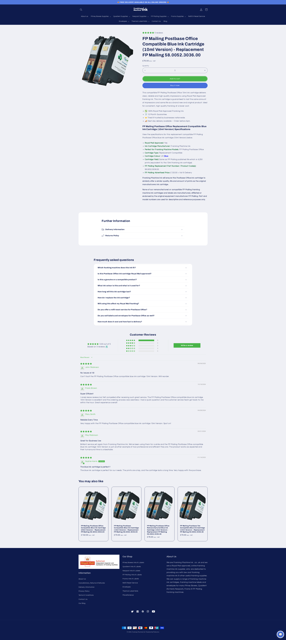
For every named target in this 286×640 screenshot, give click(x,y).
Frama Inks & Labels (131, 579)
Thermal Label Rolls (130, 591)
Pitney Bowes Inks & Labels (133, 562)
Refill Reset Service (130, 583)
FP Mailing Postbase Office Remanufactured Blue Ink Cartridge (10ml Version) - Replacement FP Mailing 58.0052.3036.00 (158, 530)
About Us (82, 579)
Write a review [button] (187, 345)
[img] (86, 364)
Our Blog (82, 603)
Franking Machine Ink (138, 632)
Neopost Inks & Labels (131, 571)
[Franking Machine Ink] (143, 9)
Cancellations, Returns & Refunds (92, 583)
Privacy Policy (84, 591)
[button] (81, 9)
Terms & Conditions (86, 595)
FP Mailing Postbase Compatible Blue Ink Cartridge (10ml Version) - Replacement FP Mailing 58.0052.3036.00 (126, 529)
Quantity (145, 66)
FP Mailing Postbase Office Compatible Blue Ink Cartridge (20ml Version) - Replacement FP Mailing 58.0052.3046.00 (93, 529)
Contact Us (83, 599)
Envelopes (127, 587)
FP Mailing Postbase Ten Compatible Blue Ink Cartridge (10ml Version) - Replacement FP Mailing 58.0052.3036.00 (192, 529)
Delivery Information (87, 587)
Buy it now (175, 85)
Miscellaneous (128, 595)
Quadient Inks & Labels (132, 566)
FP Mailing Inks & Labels (132, 575)
